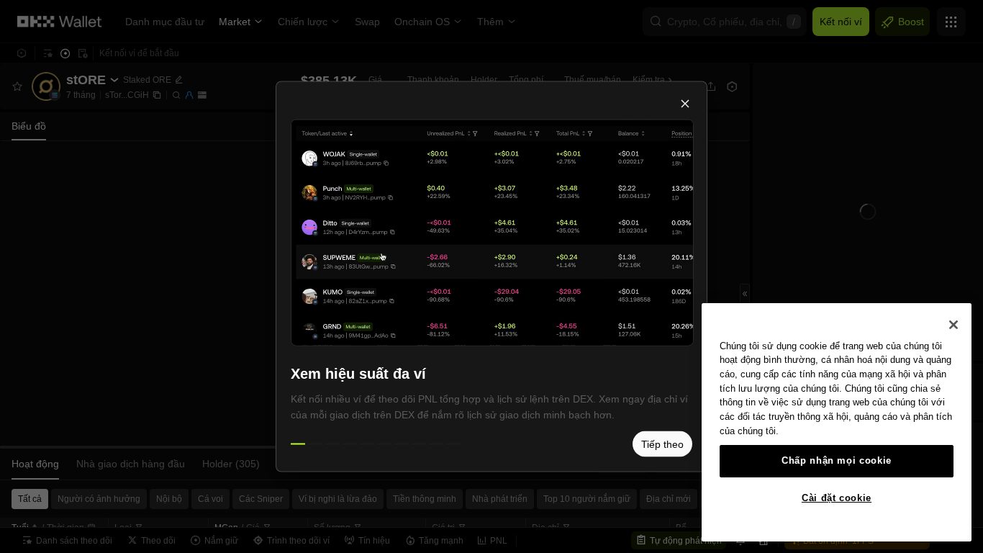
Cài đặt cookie (836, 498)
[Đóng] (953, 325)
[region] (836, 422)
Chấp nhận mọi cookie (837, 460)
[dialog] (491, 276)
